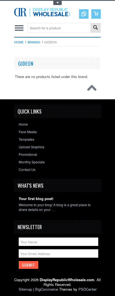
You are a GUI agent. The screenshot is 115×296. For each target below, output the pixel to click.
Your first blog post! (36, 198)
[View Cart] (96, 14)
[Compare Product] (83, 14)
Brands (34, 42)
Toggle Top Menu (57, 3)
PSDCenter (87, 289)
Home (18, 42)
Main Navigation (19, 28)
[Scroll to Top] (93, 89)
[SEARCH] (95, 28)
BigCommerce (46, 289)
